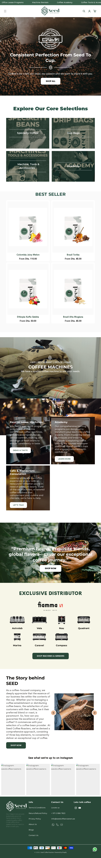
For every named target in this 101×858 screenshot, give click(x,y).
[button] (5, 11)
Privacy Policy (35, 819)
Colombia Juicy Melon (28, 254)
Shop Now (50, 568)
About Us (33, 824)
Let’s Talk (18, 505)
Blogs (31, 830)
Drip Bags (73, 133)
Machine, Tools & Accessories (28, 166)
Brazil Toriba (73, 254)
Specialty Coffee (27, 133)
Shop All (50, 81)
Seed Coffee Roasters (47, 852)
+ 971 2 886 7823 (58, 813)
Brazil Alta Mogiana (73, 316)
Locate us (55, 808)
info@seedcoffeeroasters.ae (63, 819)
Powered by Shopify (61, 852)
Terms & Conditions (37, 808)
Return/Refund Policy (38, 813)
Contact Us (33, 835)
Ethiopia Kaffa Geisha (28, 316)
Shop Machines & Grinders (50, 656)
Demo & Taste (20, 450)
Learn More (64, 459)
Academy (73, 166)
